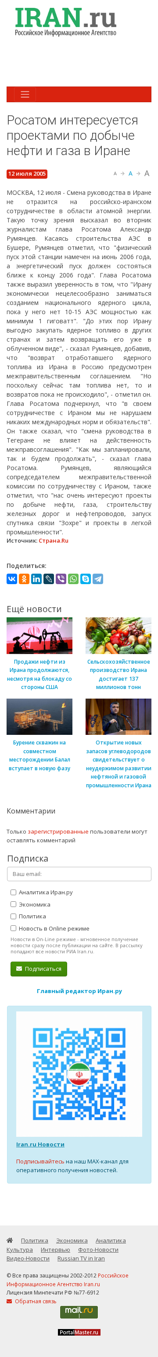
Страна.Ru (53, 540)
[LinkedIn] (36, 579)
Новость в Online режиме (54, 928)
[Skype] (85, 579)
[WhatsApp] (73, 579)
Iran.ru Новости (40, 1144)
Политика (32, 916)
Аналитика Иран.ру (45, 892)
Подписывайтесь (40, 1161)
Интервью (55, 1249)
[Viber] (61, 579)
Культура (20, 1249)
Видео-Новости (28, 1258)
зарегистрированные (58, 831)
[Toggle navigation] (25, 94)
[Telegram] (98, 579)
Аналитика (111, 1240)
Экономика (34, 904)
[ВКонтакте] (12, 579)
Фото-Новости (98, 1249)
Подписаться (42, 969)
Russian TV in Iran (81, 1258)
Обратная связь (35, 1301)
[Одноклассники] (24, 579)
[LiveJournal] (48, 579)
